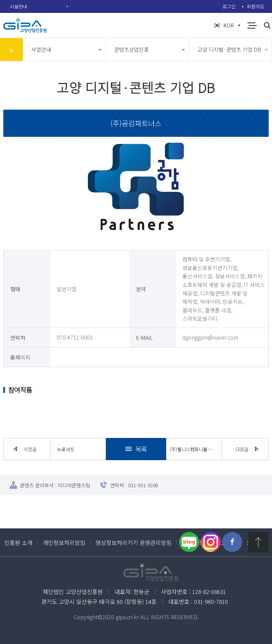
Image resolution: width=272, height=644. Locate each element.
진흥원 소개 (18, 542)
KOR (228, 25)
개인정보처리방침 (64, 542)
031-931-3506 (143, 485)
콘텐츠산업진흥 (131, 49)
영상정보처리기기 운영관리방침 (133, 542)
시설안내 (18, 6)
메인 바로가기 (11, 49)
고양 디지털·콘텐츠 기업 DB (229, 49)
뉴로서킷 (65, 449)
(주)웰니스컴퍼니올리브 (192, 449)
